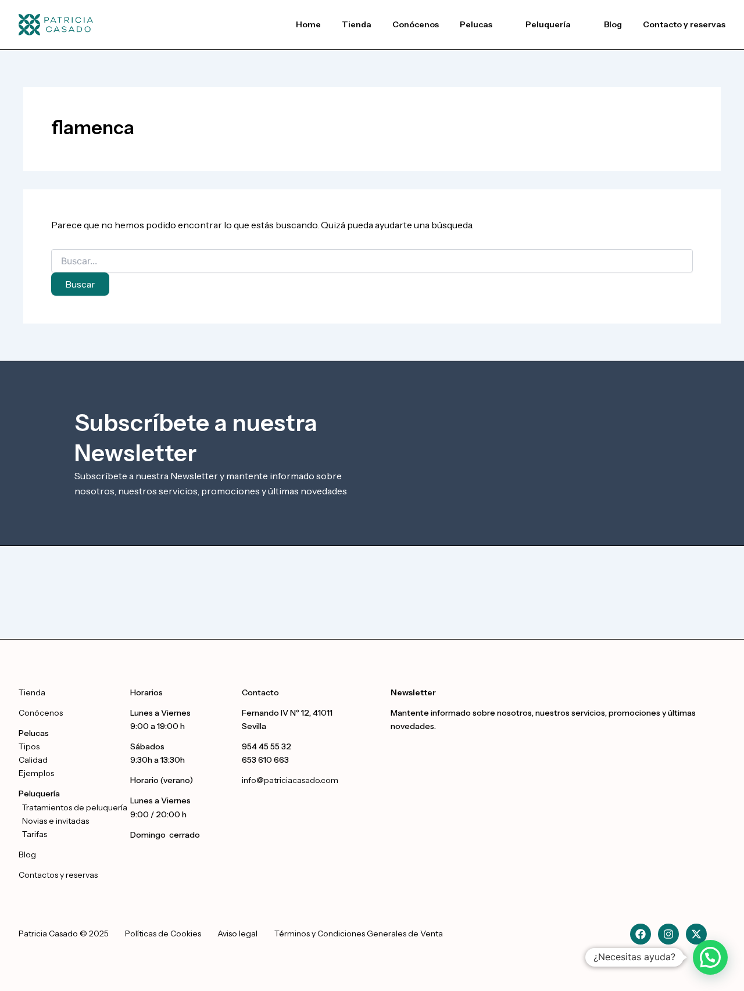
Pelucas (476, 24)
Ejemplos (36, 773)
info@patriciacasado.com (290, 780)
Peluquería (548, 24)
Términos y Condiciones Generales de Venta (358, 933)
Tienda (356, 24)
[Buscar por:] (372, 261)
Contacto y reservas (684, 24)
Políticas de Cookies (163, 933)
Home (308, 24)
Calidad (33, 760)
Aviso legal (237, 933)
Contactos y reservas (58, 875)
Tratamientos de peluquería (73, 807)
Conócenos (415, 24)
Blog (613, 24)
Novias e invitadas (55, 821)
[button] (482, 24)
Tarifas (34, 834)
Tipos (29, 746)
